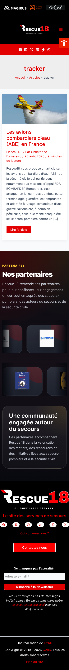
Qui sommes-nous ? (34, 533)
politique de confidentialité (28, 604)
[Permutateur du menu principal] (61, 29)
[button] (64, 43)
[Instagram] (37, 49)
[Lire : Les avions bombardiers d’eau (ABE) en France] (34, 109)
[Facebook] (20, 49)
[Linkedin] (26, 49)
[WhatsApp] (49, 49)
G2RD (48, 643)
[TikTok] (43, 49)
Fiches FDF (14, 152)
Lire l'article (19, 230)
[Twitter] (31, 49)
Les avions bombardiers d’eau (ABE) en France (28, 138)
